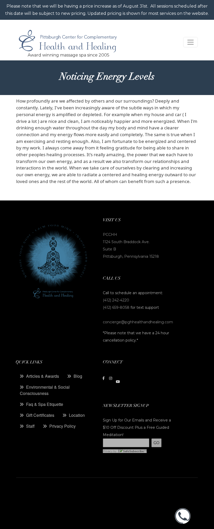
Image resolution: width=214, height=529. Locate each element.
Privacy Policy (62, 426)
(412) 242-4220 (116, 300)
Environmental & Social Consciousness (45, 390)
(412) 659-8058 (116, 307)
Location (77, 415)
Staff (30, 426)
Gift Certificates (40, 415)
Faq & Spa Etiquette (44, 404)
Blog (78, 376)
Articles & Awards (42, 376)
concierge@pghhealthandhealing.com (138, 322)
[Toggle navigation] (190, 42)
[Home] (68, 42)
